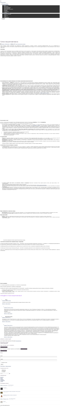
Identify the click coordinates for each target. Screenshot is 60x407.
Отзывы (1, 378)
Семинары (2, 379)
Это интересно (6, 17)
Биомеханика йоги (7, 8)
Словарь (5, 12)
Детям (5, 16)
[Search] (9, 373)
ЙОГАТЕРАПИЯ (3, 2)
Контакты (2, 377)
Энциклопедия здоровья (6, 13)
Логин (1, 355)
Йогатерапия (6, 6)
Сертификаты (2, 380)
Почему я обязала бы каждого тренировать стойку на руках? (11, 391)
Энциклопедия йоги (5, 4)
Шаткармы (6, 9)
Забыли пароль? (8, 366)
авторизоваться (18, 340)
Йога (5, 5)
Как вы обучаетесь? (11, 385)
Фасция (4, 401)
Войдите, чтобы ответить (6, 303)
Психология (6, 15)
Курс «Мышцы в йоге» (12, 398)
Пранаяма (5, 10)
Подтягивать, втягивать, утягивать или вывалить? (10, 395)
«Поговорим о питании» (36, 125)
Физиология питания (4, 350)
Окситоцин (4, 387)
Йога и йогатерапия (7, 7)
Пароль (1, 359)
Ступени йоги (6, 11)
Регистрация (2, 366)
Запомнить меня (4, 362)
